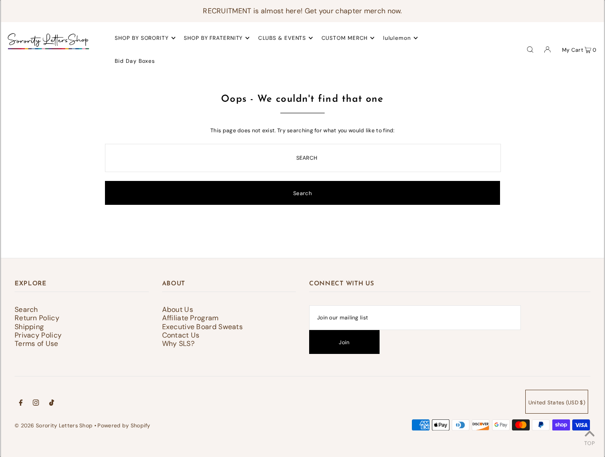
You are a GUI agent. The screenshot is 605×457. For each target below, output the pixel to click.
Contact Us (181, 335)
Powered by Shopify (123, 425)
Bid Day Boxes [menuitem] (135, 61)
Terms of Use (36, 343)
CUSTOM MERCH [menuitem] (345, 38)
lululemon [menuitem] (397, 38)
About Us (177, 309)
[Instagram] (36, 403)
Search (26, 309)
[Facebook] (21, 403)
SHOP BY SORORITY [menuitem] (141, 38)
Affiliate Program (190, 318)
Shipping (29, 326)
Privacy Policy (38, 335)
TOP (589, 443)
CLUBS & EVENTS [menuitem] (282, 38)
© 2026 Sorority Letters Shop (54, 425)
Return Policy (37, 318)
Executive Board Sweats (202, 326)
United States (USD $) (556, 402)
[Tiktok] (51, 403)
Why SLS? (178, 343)
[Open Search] (530, 49)
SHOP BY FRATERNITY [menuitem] (213, 38)
